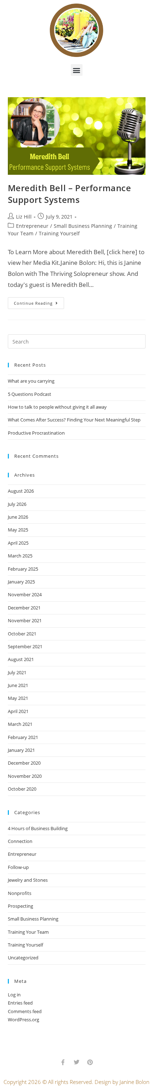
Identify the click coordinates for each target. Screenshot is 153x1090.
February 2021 (23, 737)
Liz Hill (24, 216)
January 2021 (21, 750)
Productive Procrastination (36, 433)
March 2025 (20, 555)
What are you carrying (31, 381)
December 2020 (24, 763)
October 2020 (22, 789)
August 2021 (21, 659)
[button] (77, 70)
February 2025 (23, 569)
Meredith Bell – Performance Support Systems (69, 194)
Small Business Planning (83, 225)
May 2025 (18, 529)
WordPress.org (23, 1019)
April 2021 (18, 711)
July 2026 (17, 504)
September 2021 (25, 646)
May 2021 (18, 698)
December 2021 (24, 607)
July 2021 (17, 672)
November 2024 (25, 594)
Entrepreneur (32, 225)
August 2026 (21, 491)
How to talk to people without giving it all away (57, 407)
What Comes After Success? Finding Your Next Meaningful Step (74, 419)
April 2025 (18, 543)
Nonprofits (19, 893)
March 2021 (20, 724)
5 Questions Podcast (29, 394)
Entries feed (20, 1003)
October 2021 (22, 633)
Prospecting (20, 906)
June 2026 (18, 517)
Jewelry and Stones (28, 880)
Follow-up (18, 867)
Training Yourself (59, 233)
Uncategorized (23, 957)
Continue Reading (39, 301)
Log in (14, 994)
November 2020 (25, 776)
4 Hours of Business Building (38, 828)
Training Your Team (28, 932)
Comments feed (25, 1011)
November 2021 (25, 620)
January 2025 (21, 581)
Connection (20, 841)
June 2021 (18, 685)
